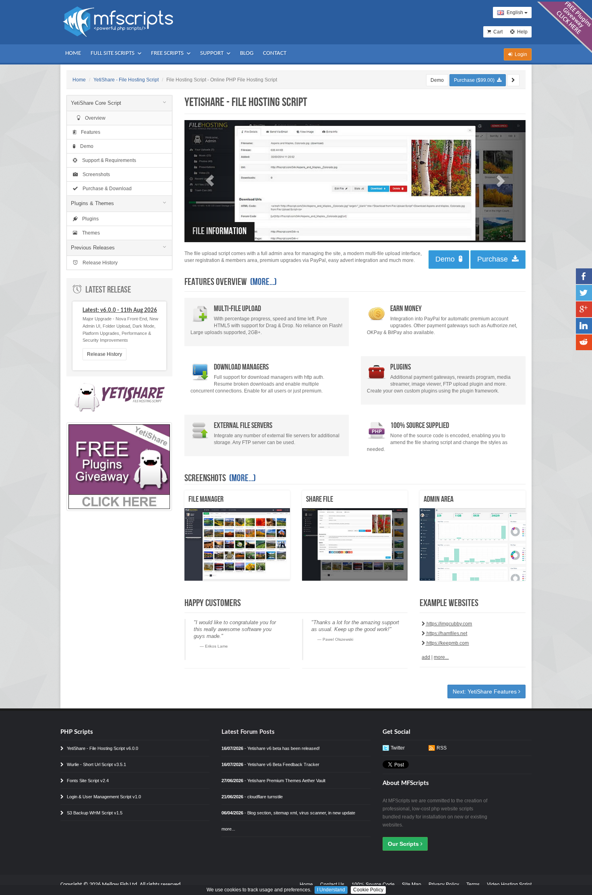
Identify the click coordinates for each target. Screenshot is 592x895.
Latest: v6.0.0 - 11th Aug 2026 (120, 310)
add (426, 657)
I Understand (331, 890)
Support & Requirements (106, 160)
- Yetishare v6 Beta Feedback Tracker (270, 764)
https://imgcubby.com (448, 624)
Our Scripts (404, 844)
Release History (98, 263)
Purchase (494, 259)
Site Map (411, 883)
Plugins (90, 219)
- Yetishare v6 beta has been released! (270, 748)
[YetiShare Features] (513, 80)
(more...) (263, 282)
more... (441, 657)
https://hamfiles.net (446, 633)
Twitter (398, 748)
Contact (274, 53)
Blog (246, 53)
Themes (88, 233)
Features (88, 132)
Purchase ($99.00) (475, 80)
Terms (473, 883)
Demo (437, 80)
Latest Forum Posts (248, 732)
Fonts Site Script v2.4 (87, 780)
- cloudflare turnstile (252, 796)
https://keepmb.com (447, 643)
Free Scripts (168, 53)
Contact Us (332, 883)
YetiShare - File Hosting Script (126, 80)
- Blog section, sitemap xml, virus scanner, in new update (288, 812)
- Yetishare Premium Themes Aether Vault (273, 780)
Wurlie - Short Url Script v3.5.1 (96, 764)
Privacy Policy (443, 883)
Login (519, 54)
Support (212, 53)
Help (521, 32)
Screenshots (94, 174)
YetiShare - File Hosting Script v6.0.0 (102, 748)
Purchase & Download (105, 188)
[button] (210, 180)
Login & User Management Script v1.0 (103, 796)
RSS (442, 748)
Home (73, 53)
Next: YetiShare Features (485, 691)
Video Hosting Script (509, 883)
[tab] (119, 103)
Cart (497, 32)
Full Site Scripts (113, 53)
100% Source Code (373, 883)
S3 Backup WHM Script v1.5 (94, 812)
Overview (93, 118)
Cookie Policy (368, 890)
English (514, 12)
